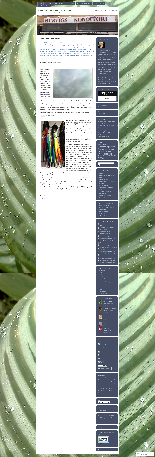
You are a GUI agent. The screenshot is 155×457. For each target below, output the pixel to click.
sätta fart (89, 49)
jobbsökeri (51, 47)
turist (71, 53)
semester (42, 51)
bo (40, 45)
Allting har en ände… (104, 173)
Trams (113, 156)
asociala (84, 44)
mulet (41, 49)
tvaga (74, 53)
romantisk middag (81, 49)
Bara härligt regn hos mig (105, 191)
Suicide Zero (102, 289)
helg (47, 47)
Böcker (104, 144)
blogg (92, 44)
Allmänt (99, 144)
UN (68, 3)
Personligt (60, 44)
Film (106, 149)
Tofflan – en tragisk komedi (54, 10)
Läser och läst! (99, 3)
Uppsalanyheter (103, 293)
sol (67, 51)
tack (44, 53)
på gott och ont (54, 49)
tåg (46, 53)
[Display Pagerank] (103, 351)
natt (49, 49)
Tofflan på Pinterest (102, 113)
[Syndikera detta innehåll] (98, 415)
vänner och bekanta (57, 55)
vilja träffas (73, 55)
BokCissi (107, 325)
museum (45, 49)
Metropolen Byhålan (84, 3)
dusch (51, 45)
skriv (52, 51)
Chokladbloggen (103, 274)
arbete (79, 44)
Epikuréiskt (47, 44)
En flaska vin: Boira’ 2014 (105, 179)
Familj (52, 44)
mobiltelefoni (88, 47)
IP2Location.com (108, 443)
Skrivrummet (102, 287)
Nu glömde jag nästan (109, 323)
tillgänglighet (51, 53)
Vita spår (108, 231)
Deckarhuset (102, 276)
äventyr (89, 44)
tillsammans (58, 53)
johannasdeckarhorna (105, 247)
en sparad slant (57, 45)
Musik (109, 151)
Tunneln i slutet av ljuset (105, 195)
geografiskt (85, 45)
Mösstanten (108, 332)
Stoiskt (108, 156)
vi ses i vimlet (66, 55)
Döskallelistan (44, 6)
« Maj (99, 395)
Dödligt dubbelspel (103, 185)
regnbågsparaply (68, 49)
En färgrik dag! (102, 215)
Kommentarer (113, 10)
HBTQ (56, 44)
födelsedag (65, 45)
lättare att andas (81, 47)
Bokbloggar (101, 272)
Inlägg (104, 10)
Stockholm (85, 51)
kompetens (57, 47)
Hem (40, 3)
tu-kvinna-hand (65, 53)
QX (99, 285)
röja (60, 49)
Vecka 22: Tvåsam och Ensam (106, 207)
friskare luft (79, 45)
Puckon (100, 156)
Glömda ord (102, 278)
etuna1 (102, 260)
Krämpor (104, 151)
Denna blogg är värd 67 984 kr (105, 347)
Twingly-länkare (106, 415)
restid (74, 49)
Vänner (66, 44)
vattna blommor (47, 55)
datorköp (47, 45)
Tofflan (102, 223)
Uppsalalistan (102, 291)
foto (74, 45)
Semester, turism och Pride (51, 42)
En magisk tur (102, 209)
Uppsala (88, 53)
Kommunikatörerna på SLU (106, 283)
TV (99, 158)
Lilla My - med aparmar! (105, 205)
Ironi (99, 151)
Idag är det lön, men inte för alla (107, 197)
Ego (72, 3)
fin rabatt (70, 45)
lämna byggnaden (71, 47)
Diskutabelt (102, 147)
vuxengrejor (79, 55)
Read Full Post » (44, 199)
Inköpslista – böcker (56, 3)
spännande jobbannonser (75, 51)
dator (42, 45)
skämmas (47, 51)
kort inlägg (63, 47)
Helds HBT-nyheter (103, 281)
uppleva (84, 53)
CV (46, 3)
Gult (109, 149)
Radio (104, 156)
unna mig (78, 53)
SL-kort (55, 51)
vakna (41, 55)
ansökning (74, 44)
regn (62, 49)
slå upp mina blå (62, 51)
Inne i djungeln (102, 193)
